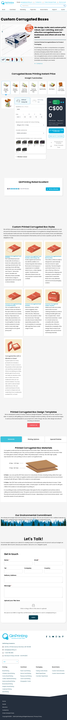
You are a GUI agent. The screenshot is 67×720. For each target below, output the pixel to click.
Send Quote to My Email (56, 136)
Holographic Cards (25, 681)
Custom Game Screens (58, 673)
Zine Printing (5, 691)
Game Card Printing (25, 673)
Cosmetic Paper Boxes (42, 676)
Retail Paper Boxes (41, 673)
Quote (63, 9)
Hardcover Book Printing (8, 681)
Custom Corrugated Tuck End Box (13, 256)
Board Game (44, 9)
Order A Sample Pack (58, 146)
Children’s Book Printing (8, 673)
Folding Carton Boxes (41, 670)
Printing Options (33, 439)
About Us (4, 707)
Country (47, 568)
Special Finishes (55, 439)
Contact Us (38, 2)
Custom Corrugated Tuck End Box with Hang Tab (33, 257)
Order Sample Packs (50, 2)
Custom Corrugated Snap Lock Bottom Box (13, 304)
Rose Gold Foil (30, 145)
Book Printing (5, 670)
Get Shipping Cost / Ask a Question (56, 131)
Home (4, 701)
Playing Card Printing (26, 676)
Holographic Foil (36, 145)
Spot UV (17, 151)
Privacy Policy (38, 716)
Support (54, 9)
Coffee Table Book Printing (9, 678)
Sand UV (23, 151)
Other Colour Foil (42, 145)
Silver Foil (24, 144)
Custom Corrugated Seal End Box (33, 304)
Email (36, 560)
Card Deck (13, 9)
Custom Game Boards (58, 670)
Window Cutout (22, 157)
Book (3, 9)
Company (27, 568)
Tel (5, 568)
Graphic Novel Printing (8, 686)
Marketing (23, 9)
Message (8, 586)
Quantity (22, 106)
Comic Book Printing (7, 676)
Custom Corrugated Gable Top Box (51, 304)
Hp (40, 114)
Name (6, 560)
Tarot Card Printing (25, 678)
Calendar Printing (7, 689)
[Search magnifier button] (64, 5)
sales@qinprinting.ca (26, 2)
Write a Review (53, 189)
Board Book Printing (7, 684)
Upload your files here (12, 601)
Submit (33, 617)
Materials (11, 439)
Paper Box (33, 9)
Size (17, 114)
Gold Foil (17, 144)
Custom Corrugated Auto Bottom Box (53, 257)
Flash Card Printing (25, 670)
